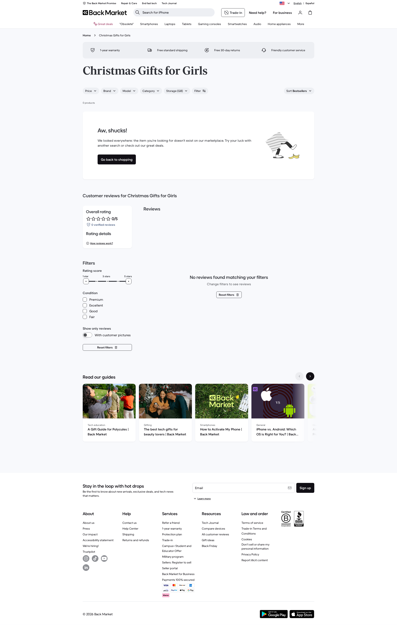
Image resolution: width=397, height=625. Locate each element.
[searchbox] (177, 12)
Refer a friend (171, 523)
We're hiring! (91, 546)
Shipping (128, 534)
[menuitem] (149, 24)
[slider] (86, 281)
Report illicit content (255, 560)
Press (86, 528)
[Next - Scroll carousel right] (310, 376)
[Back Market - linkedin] (86, 567)
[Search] (137, 12)
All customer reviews (215, 534)
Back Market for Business (178, 574)
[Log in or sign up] (300, 12)
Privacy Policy (250, 554)
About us (88, 523)
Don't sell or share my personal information (255, 546)
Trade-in (167, 540)
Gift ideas (208, 540)
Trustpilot (89, 552)
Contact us (129, 523)
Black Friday (209, 546)
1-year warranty (172, 528)
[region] (198, 413)
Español (310, 3)
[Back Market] (105, 12)
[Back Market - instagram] (86, 558)
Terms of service (252, 523)
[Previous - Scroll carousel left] (299, 376)
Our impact (90, 534)
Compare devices (213, 528)
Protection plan (172, 534)
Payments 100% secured (178, 580)
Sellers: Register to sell (176, 562)
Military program (173, 556)
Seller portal (170, 568)
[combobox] (91, 91)
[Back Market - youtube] (104, 558)
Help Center (130, 528)
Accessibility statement (98, 540)
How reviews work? (101, 243)
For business (282, 13)
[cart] (310, 12)
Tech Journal (210, 523)
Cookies (247, 539)
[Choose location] (285, 3)
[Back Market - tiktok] (95, 558)
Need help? (257, 13)
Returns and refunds (135, 540)
